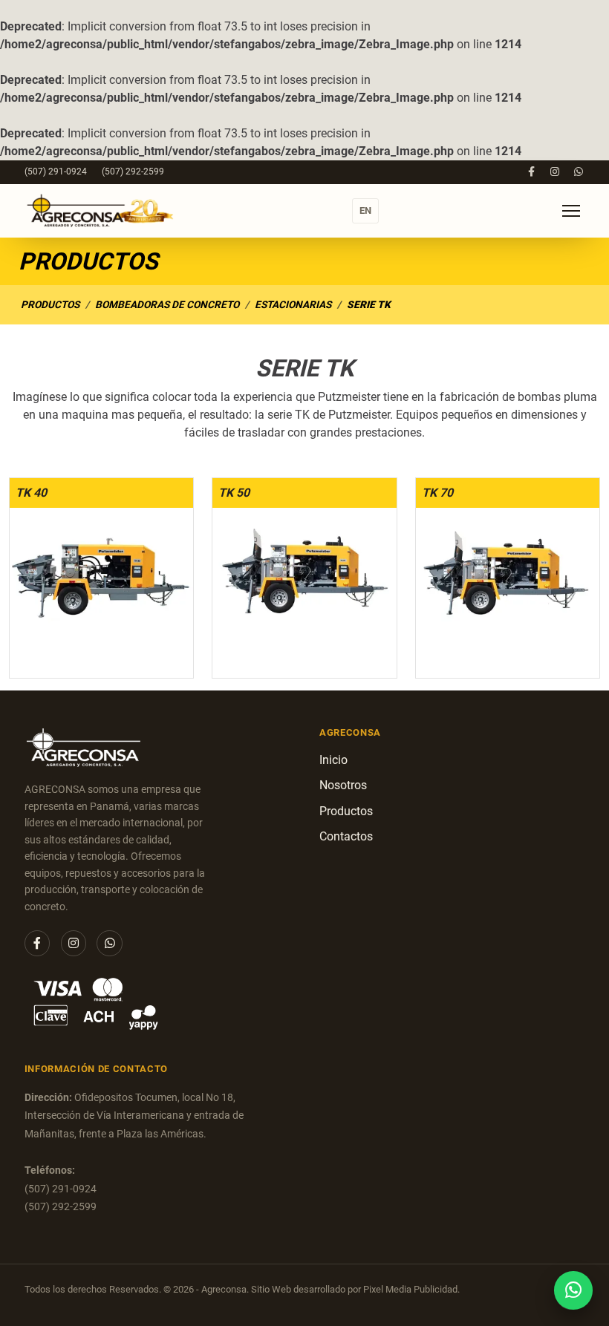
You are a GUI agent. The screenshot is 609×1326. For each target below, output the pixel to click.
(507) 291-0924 (56, 171)
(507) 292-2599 (133, 171)
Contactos (346, 836)
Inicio (333, 760)
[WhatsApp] (578, 172)
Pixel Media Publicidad (410, 1289)
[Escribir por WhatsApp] (573, 1290)
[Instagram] (555, 172)
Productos (50, 304)
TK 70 (437, 493)
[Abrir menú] (570, 211)
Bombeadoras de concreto (167, 304)
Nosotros (343, 785)
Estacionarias (293, 304)
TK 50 (234, 493)
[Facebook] (531, 172)
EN (365, 210)
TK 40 (31, 493)
